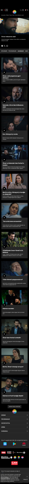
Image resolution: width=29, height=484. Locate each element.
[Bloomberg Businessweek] (6, 457)
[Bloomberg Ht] (21, 452)
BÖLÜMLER (4, 51)
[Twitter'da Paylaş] (4, 46)
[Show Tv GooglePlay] (14, 444)
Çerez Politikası (5, 477)
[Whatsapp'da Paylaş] (7, 46)
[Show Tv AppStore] (5, 444)
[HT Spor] (14, 452)
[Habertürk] (3, 452)
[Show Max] (22, 457)
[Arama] (27, 10)
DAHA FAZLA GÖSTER (14, 406)
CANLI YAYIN (6, 10)
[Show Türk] (19, 457)
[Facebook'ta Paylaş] (2, 46)
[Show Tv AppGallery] (24, 444)
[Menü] (2, 10)
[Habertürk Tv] (9, 452)
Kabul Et (25, 479)
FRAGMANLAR (12, 51)
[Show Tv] (14, 12)
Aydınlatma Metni (5, 478)
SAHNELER (21, 51)
